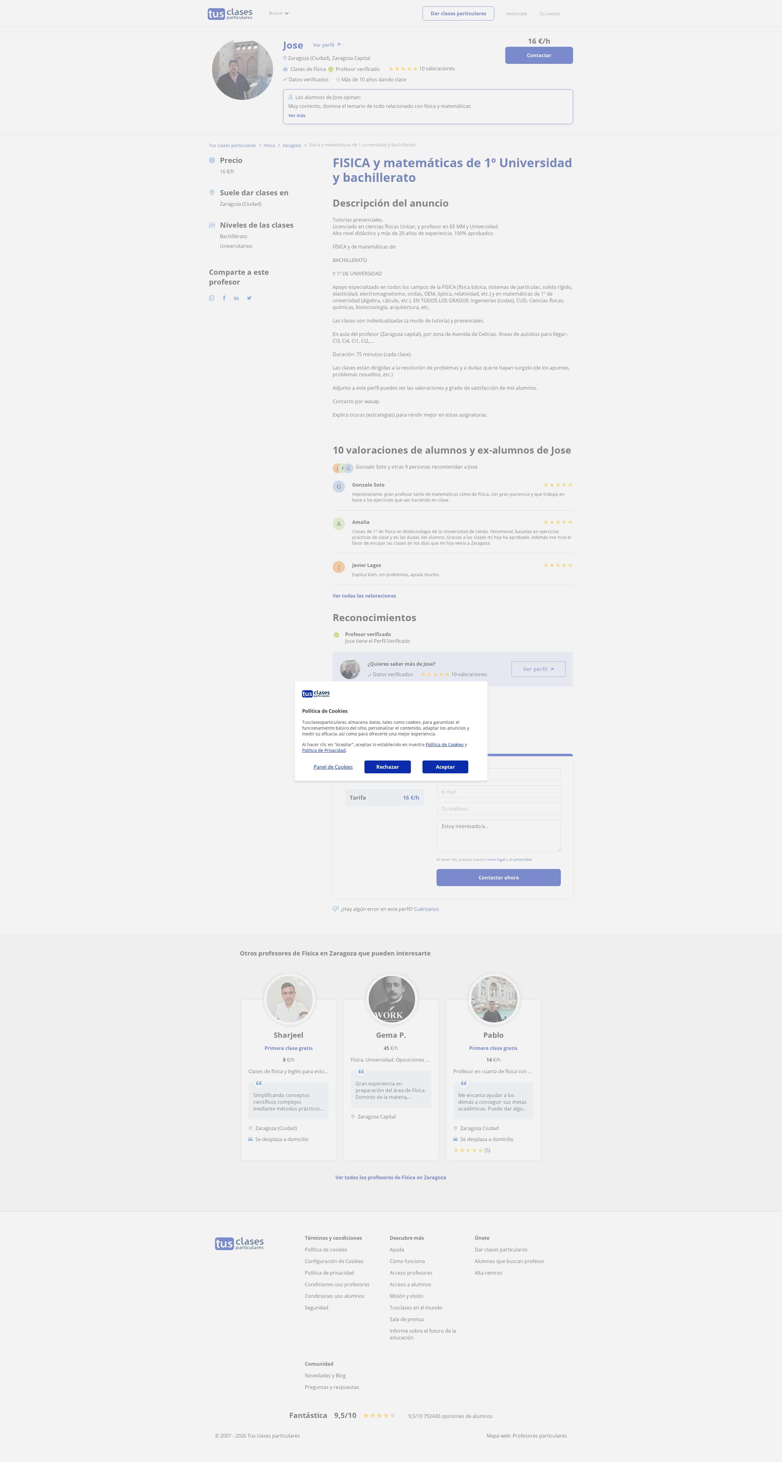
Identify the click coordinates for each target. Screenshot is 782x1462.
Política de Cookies (445, 744)
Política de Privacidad (324, 750)
